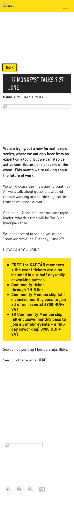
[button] (66, 6)
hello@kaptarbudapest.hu (21, 478)
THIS (31, 289)
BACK (10, 67)
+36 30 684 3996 (15, 473)
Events (38, 97)
